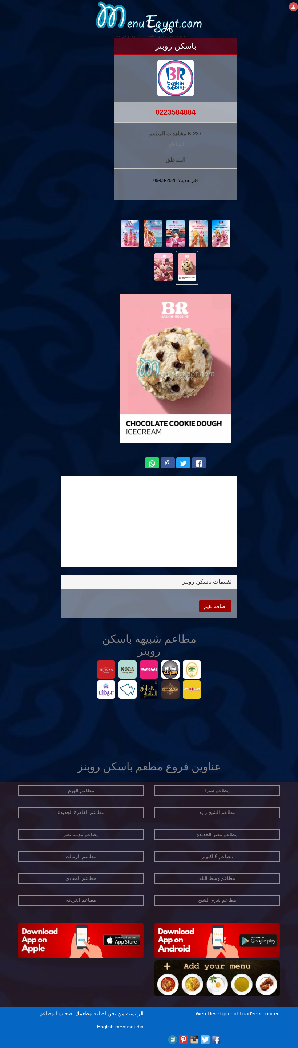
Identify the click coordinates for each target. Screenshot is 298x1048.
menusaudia (129, 1026)
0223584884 (176, 112)
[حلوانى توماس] (106, 670)
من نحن (116, 1013)
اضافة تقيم (215, 606)
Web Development (217, 1013)
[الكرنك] (171, 670)
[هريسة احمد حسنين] (171, 690)
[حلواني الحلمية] (149, 690)
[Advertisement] (149, 521)
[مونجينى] (149, 670)
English (105, 1026)
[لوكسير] (106, 690)
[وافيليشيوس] (128, 690)
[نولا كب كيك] (128, 670)
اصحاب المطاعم (57, 1013)
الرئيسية (135, 1013)
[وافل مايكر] (192, 690)
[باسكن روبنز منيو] (221, 233)
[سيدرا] (192, 670)
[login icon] (293, 6)
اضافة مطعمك (90, 1013)
